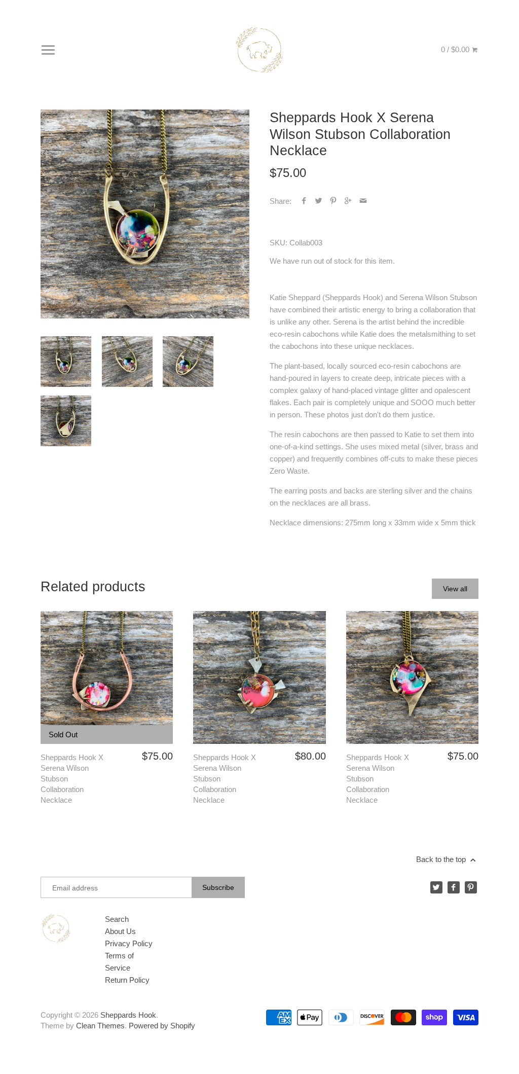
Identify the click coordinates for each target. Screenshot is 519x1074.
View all (455, 589)
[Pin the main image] (333, 201)
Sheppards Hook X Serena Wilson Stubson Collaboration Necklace (72, 778)
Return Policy (127, 980)
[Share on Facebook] (304, 201)
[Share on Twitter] (318, 201)
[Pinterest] (471, 887)
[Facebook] (454, 887)
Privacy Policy (129, 943)
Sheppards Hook (128, 1015)
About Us (120, 931)
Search (117, 919)
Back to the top (442, 859)
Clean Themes (100, 1025)
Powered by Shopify (162, 1025)
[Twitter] (436, 887)
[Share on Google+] (348, 201)
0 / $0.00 (456, 49)
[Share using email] (363, 201)
